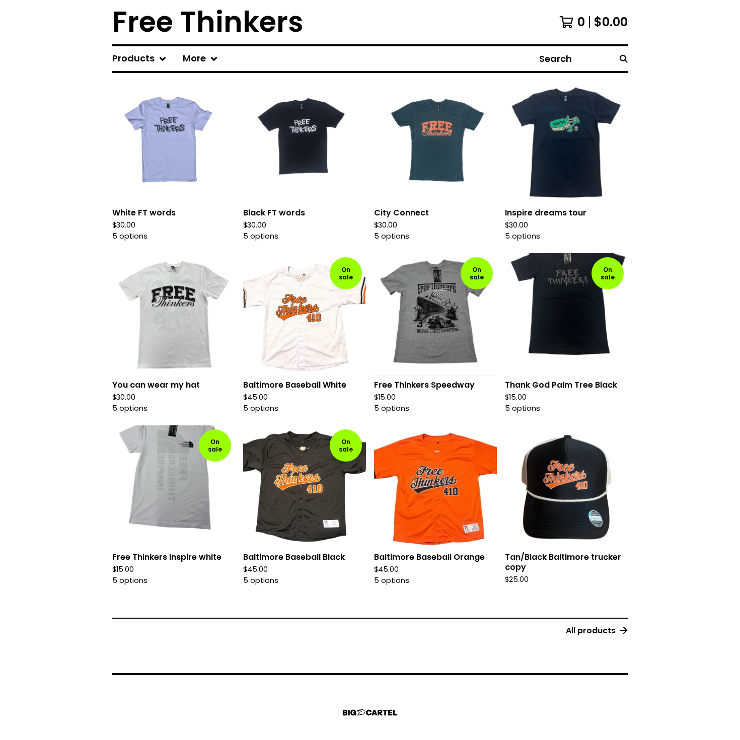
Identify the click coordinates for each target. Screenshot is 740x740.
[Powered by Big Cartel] (370, 712)
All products (591, 630)
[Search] (624, 58)
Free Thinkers (208, 22)
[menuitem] (139, 58)
